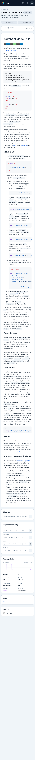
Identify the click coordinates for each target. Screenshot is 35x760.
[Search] (27, 3)
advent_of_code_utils (11, 12)
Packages (5, 9)
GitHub (5, 602)
